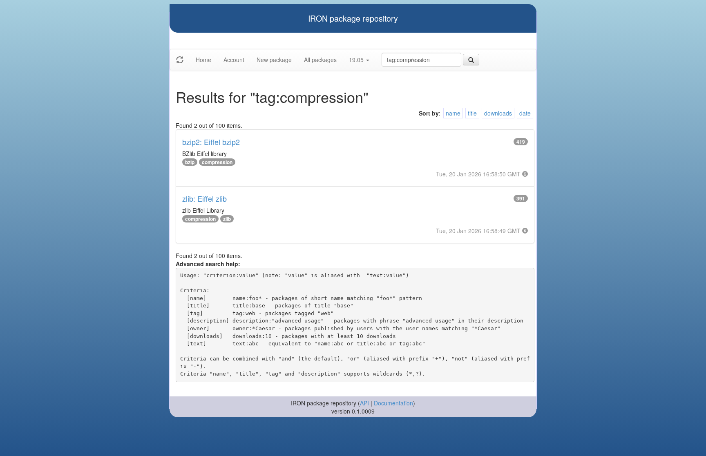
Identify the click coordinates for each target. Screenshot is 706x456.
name (453, 113)
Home (203, 60)
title (472, 113)
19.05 (357, 60)
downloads (498, 113)
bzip (189, 162)
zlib (227, 218)
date (525, 113)
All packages (320, 60)
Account (233, 60)
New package (274, 60)
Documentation (393, 403)
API (364, 403)
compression (217, 162)
